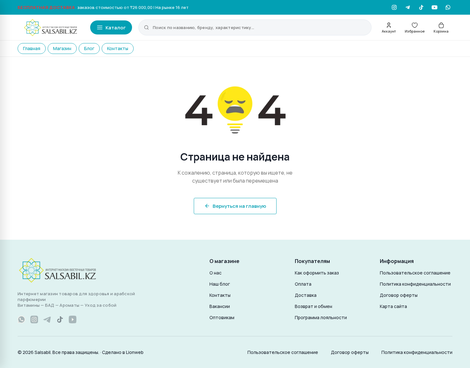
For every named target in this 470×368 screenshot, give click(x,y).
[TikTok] (421, 7)
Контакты (117, 48)
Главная (31, 48)
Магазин (62, 48)
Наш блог (219, 284)
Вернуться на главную (239, 206)
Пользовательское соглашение (415, 273)
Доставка (306, 295)
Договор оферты (399, 295)
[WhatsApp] (447, 7)
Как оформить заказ (317, 273)
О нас (215, 273)
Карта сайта (393, 306)
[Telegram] (407, 7)
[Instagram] (394, 7)
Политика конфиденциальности (415, 284)
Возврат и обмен (313, 306)
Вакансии (219, 306)
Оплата (303, 284)
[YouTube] (434, 7)
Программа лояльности (321, 317)
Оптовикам (221, 317)
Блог (89, 48)
